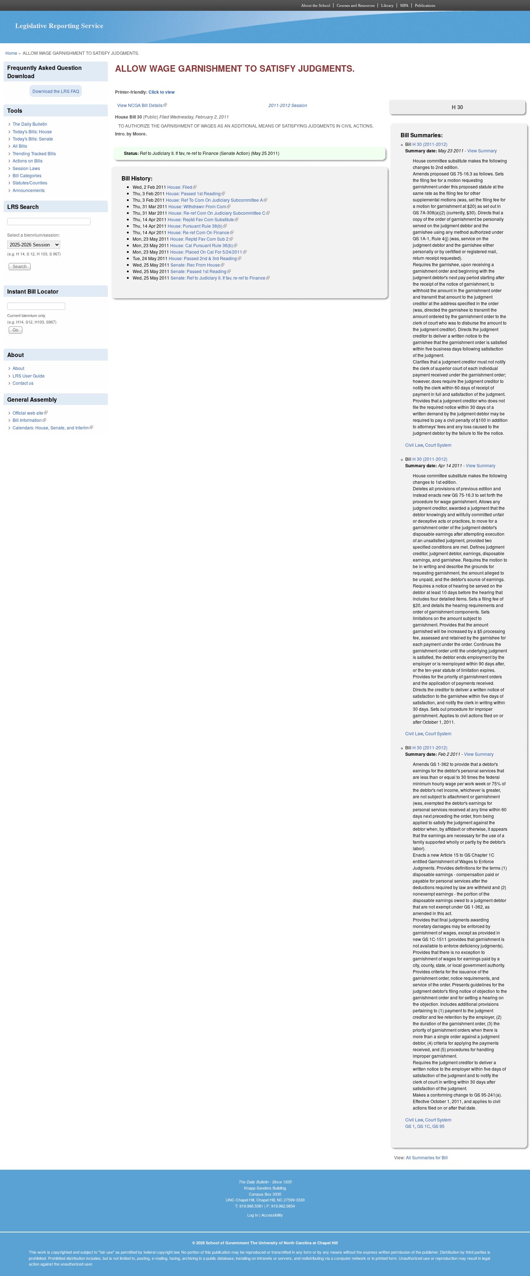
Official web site (30, 413)
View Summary (482, 150)
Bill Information (29, 420)
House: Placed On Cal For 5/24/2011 (208, 252)
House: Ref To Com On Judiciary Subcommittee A (216, 200)
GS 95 (438, 1126)
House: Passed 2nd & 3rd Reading (205, 258)
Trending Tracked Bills (34, 153)
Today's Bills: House (32, 131)
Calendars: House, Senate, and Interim (53, 427)
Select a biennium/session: (33, 235)
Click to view (162, 92)
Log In (252, 1215)
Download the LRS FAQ (55, 91)
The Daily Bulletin (30, 124)
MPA (404, 5)
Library (387, 5)
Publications (425, 5)
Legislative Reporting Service (59, 26)
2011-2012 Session (288, 105)
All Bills (20, 146)
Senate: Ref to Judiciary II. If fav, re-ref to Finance (220, 278)
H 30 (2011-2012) (429, 144)
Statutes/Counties (30, 182)
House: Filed (181, 187)
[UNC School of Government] (169, 5)
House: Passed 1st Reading (195, 193)
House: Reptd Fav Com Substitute (203, 219)
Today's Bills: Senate (33, 138)
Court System (438, 445)
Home (11, 53)
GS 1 (410, 1126)
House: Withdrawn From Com (199, 206)
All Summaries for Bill (427, 1157)
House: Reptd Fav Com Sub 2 (201, 239)
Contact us (23, 383)
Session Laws (26, 168)
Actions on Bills (28, 160)
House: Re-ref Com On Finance (201, 232)
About (18, 368)
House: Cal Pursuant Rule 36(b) (203, 245)
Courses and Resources (356, 5)
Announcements (29, 190)
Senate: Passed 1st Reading (201, 271)
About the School (315, 5)
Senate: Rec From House (197, 265)
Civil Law (414, 445)
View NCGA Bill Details (142, 105)
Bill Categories (27, 175)
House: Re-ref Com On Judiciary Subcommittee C (219, 213)
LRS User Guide (29, 375)
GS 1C (423, 1126)
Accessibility (272, 1215)
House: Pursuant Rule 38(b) (197, 226)
